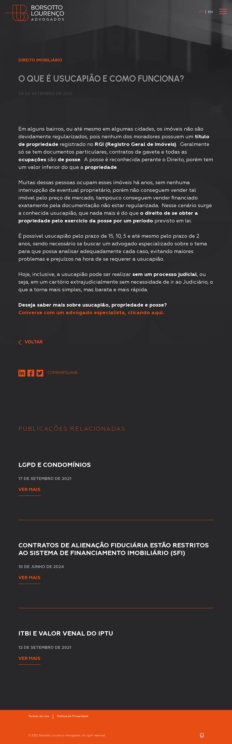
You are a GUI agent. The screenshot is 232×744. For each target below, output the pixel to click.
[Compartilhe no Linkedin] (21, 373)
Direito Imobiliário (40, 60)
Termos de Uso (38, 716)
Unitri (202, 735)
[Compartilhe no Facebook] (30, 373)
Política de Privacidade (72, 716)
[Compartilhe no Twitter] (39, 373)
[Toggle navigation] (223, 11)
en (210, 12)
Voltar (33, 342)
